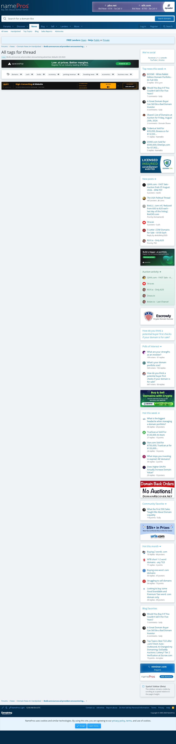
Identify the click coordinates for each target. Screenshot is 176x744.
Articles (162, 60)
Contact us (90, 707)
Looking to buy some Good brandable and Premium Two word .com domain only (159, 592)
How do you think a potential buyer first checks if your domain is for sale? (156, 334)
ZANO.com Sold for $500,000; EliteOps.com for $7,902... (158, 144)
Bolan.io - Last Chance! (158, 301)
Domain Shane (164, 123)
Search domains (164, 18)
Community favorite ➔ (154, 503)
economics (106, 74)
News (34, 26)
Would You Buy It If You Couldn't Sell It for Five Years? (158, 90)
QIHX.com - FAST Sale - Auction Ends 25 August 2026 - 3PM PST (158, 187)
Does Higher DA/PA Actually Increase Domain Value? (159, 469)
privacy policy (118, 720)
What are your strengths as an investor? (158, 353)
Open (83, 40)
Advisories (59, 31)
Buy (43, 26)
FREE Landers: (74, 40)
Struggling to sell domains (159, 580)
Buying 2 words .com (157, 551)
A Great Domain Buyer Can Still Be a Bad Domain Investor (159, 104)
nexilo (158, 193)
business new (123, 74)
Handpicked (16, 31)
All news (4, 31)
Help (168, 707)
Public (97, 40)
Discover (21, 26)
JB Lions (161, 200)
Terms (153, 707)
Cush (158, 224)
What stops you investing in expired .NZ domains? (159, 457)
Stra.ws (150, 221)
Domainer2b (159, 217)
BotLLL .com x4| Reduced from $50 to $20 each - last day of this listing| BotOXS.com (159, 210)
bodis (39, 74)
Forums (7, 26)
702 (155, 243)
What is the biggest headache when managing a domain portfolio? (159, 421)
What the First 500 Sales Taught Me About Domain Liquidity (159, 512)
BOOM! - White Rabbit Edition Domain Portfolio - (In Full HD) (159, 77)
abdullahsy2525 (161, 235)
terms (129, 720)
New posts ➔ (149, 178)
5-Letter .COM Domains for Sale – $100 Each (158, 231)
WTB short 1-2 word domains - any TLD (156, 561)
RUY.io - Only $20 (155, 240)
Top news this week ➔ (154, 68)
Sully (160, 96)
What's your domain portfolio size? (156, 364)
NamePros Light (18, 707)
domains (15, 74)
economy (52, 74)
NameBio (160, 137)
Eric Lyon (159, 82)
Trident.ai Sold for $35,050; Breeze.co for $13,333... (158, 131)
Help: (90, 40)
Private (106, 40)
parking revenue (69, 74)
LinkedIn (163, 58)
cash (27, 74)
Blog (36, 31)
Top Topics (27, 31)
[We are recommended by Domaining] (6, 714)
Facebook (152, 58)
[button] (13, 26)
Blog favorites (149, 608)
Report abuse (111, 707)
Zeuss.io (151, 295)
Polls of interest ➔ (152, 346)
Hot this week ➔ (151, 412)
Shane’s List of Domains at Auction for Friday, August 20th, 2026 (159, 117)
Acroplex (159, 658)
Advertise (100, 707)
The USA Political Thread (158, 197)
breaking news (88, 74)
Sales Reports (46, 31)
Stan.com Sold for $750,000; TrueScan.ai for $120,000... (159, 445)
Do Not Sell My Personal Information (134, 707)
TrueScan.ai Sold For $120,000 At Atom (156, 433)
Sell (52, 26)
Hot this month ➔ (151, 546)
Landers (64, 26)
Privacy (161, 707)
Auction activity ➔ (151, 271)
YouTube (153, 60)
